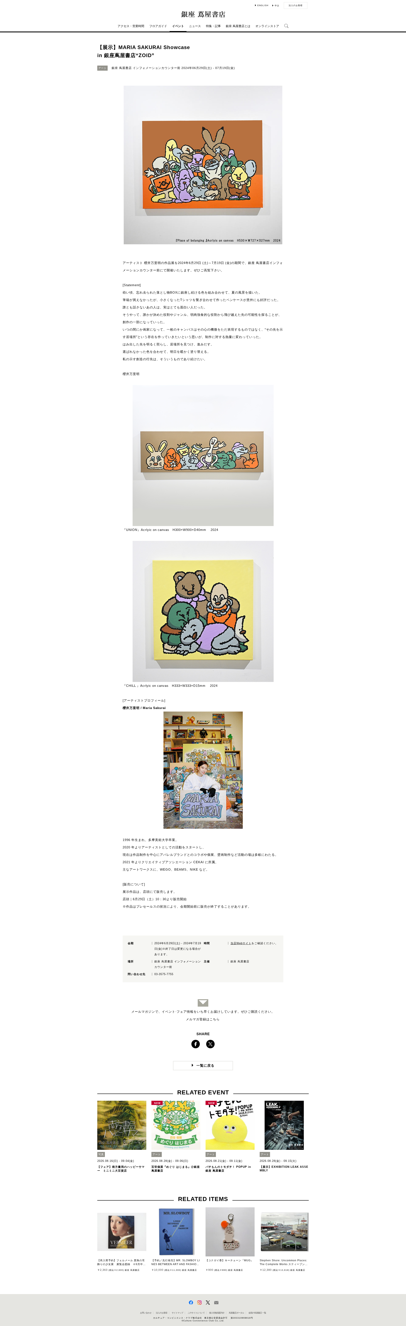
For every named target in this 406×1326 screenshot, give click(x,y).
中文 (277, 5)
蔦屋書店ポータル (236, 1313)
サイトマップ (177, 1313)
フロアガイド (158, 26)
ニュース (195, 26)
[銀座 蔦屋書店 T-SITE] (203, 14)
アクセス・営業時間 (131, 26)
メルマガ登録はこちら (203, 1019)
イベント (178, 26)
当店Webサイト (240, 943)
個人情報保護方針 (216, 1313)
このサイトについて (196, 1313)
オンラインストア (267, 26)
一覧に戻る (205, 1065)
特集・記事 (213, 26)
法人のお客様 (296, 5)
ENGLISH (262, 5)
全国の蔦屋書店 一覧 (257, 1313)
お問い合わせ (145, 1313)
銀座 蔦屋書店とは (238, 26)
